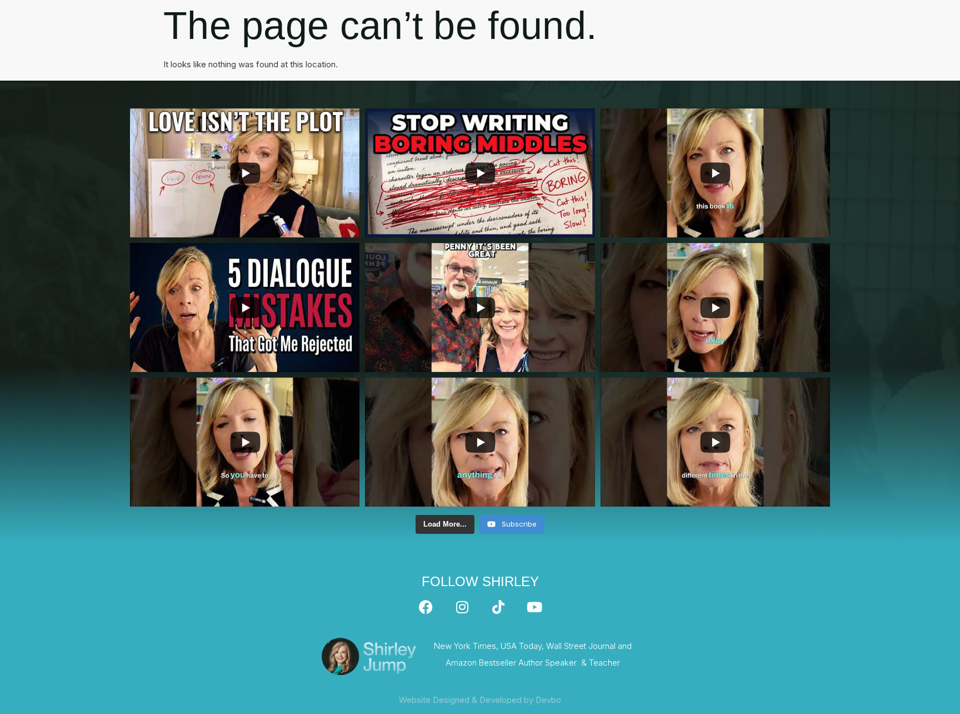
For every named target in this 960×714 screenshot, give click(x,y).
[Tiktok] (498, 607)
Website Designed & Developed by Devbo (480, 700)
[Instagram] (462, 607)
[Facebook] (426, 607)
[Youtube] (534, 607)
